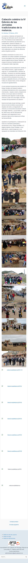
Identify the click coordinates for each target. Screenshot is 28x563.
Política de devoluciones (9, 538)
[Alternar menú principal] (24, 6)
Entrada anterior (14, 521)
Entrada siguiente (14, 524)
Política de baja (7, 536)
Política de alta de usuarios (10, 534)
